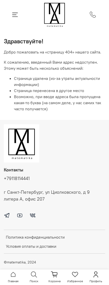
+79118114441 (17, 178)
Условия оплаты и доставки (31, 246)
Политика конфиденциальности (35, 237)
